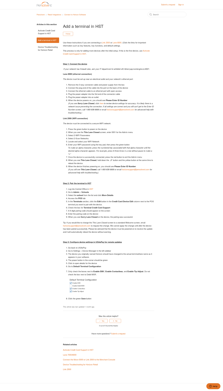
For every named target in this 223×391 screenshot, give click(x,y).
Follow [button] (68, 34)
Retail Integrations (54, 14)
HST (91, 189)
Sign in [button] (181, 4)
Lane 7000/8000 (69, 354)
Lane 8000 (117, 42)
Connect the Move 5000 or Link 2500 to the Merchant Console (89, 359)
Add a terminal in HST (47, 40)
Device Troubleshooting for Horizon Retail (48, 48)
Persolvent (41, 14)
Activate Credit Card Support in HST (46, 32)
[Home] (44, 5)
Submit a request (168, 4)
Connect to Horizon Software (75, 14)
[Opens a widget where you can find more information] (213, 386)
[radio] (102, 321)
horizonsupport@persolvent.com (76, 225)
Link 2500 (106, 42)
